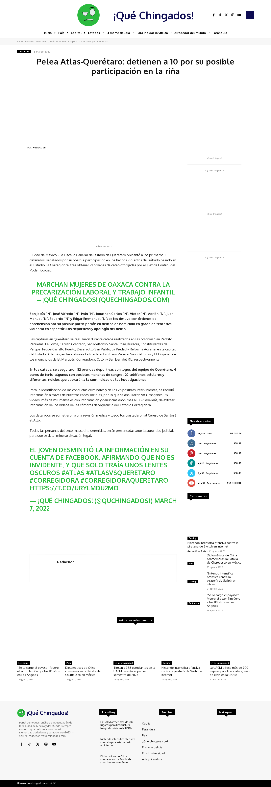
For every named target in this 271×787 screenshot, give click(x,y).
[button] (250, 15)
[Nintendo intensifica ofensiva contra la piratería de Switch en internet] (214, 519)
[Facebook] (213, 15)
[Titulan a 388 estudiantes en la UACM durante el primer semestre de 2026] (135, 643)
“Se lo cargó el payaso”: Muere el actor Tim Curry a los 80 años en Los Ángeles (223, 600)
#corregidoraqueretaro (124, 480)
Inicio (20, 41)
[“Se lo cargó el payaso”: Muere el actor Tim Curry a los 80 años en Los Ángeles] (195, 599)
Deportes (29, 41)
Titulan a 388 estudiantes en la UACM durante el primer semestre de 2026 (134, 671)
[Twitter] (226, 15)
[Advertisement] (135, 109)
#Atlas (73, 473)
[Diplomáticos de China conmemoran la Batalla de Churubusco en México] (195, 560)
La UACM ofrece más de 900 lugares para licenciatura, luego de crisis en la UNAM (230, 671)
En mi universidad (124, 663)
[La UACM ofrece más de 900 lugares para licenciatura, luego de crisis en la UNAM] (232, 643)
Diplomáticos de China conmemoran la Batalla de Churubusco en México (224, 558)
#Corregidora (54, 480)
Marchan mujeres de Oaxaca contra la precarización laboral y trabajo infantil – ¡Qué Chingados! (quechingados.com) (103, 292)
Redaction (39, 147)
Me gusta (235, 433)
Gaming (193, 538)
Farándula (194, 603)
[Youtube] (239, 15)
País (191, 563)
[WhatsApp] (231, 147)
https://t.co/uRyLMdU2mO (74, 488)
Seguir (237, 443)
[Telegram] (240, 147)
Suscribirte (234, 483)
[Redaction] (22, 147)
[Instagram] (233, 15)
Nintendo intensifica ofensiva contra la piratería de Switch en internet (212, 544)
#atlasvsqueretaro (120, 473)
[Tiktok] (220, 15)
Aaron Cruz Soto (196, 550)
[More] (249, 147)
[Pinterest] (222, 147)
